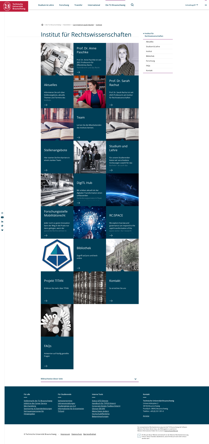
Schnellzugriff (190, 5)
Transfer (78, 5)
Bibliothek (150, 56)
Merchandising (30, 406)
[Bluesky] (2, 230)
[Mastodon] (2, 226)
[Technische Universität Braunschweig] (14, 6)
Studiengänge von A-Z (67, 406)
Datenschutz (77, 434)
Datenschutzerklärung (171, 431)
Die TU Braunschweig (115, 5)
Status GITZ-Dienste (100, 401)
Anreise (146, 416)
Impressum (65, 434)
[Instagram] (2, 213)
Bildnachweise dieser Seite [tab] (52, 379)
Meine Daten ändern (100, 411)
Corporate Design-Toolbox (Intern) (106, 406)
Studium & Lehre (46, 5)
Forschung (64, 5)
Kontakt (149, 70)
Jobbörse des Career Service (35, 403)
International (94, 5)
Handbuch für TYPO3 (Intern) (104, 403)
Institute (99, 25)
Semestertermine (65, 401)
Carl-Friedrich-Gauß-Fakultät (83, 25)
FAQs (148, 65)
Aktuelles (149, 42)
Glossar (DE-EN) (98, 408)
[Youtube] (2, 217)
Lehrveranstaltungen (66, 403)
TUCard (61, 411)
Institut (149, 51)
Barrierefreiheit (89, 434)
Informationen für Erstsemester (71, 408)
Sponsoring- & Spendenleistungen (38, 408)
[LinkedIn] (2, 221)
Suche (132, 4)
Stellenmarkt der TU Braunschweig (38, 401)
